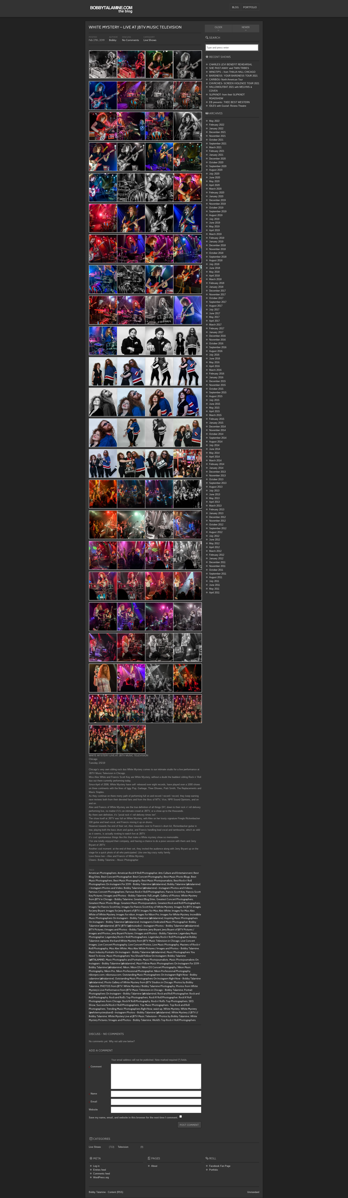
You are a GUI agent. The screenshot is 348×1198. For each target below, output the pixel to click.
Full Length (153, 895)
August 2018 (215, 260)
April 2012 (214, 547)
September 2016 (217, 347)
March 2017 (215, 324)
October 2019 (216, 207)
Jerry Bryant (155, 929)
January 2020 (216, 196)
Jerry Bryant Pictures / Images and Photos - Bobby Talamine (144, 933)
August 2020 (215, 170)
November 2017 (217, 294)
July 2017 (214, 309)
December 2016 (217, 336)
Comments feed (101, 1173)
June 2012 (214, 539)
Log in (96, 1166)
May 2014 (214, 453)
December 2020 (217, 158)
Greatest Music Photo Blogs (104, 903)
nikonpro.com (97, 974)
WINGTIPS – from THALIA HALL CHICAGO (232, 72)
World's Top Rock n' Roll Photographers (174, 1020)
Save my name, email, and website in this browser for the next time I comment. (133, 1117)
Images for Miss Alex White (156, 910)
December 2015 (217, 381)
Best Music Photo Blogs (177, 876)
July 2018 (214, 264)
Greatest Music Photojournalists (139, 903)
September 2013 (217, 483)
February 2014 (216, 464)
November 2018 (217, 249)
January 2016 (216, 377)
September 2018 (217, 256)
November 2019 (217, 203)
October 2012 (216, 524)
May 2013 (214, 498)
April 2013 (214, 501)
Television (123, 1147)
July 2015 (214, 400)
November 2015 (217, 385)
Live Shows (150, 40)
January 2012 (216, 558)
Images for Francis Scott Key (105, 906)
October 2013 (216, 479)
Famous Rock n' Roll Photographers (145, 891)
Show (92, 1005)
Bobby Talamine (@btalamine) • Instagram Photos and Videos (158, 888)
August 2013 (215, 486)
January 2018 (216, 287)
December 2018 (217, 245)
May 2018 (214, 271)
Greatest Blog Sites (144, 899)
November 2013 (217, 475)
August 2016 (215, 351)
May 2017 (214, 317)
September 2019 (217, 211)
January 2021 (216, 154)
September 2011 (217, 573)
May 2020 (214, 181)
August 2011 (215, 577)
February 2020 (216, 192)
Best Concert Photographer (116, 876)
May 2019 (214, 226)
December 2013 (217, 471)
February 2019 (216, 238)
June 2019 (214, 222)
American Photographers (103, 873)
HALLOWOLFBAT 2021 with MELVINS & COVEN (230, 89)
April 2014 (214, 456)
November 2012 (217, 520)
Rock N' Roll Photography (136, 1001)
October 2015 (216, 388)
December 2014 (217, 426)
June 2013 (214, 494)
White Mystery (171, 1008)
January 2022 (216, 128)
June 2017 (214, 313)
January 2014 (216, 468)
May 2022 (214, 121)
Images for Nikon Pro (147, 914)
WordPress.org (101, 1177)
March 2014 (215, 460)
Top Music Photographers (154, 1005)
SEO (191, 1001)
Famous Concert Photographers (107, 891)
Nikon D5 (135, 967)
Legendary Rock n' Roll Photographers (126, 937)
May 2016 (214, 362)
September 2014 (217, 437)
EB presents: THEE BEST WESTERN (229, 102)
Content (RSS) (115, 1192)
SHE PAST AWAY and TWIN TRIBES (229, 68)
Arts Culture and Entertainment (175, 873)
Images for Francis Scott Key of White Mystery (147, 906)
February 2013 (216, 509)
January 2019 (216, 241)
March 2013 (215, 505)
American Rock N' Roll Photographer (137, 873)
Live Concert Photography (112, 944)
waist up (157, 1008)
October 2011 (216, 570)
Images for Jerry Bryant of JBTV (123, 910)
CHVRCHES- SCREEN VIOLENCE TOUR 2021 (234, 83)
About (154, 1166)
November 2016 (217, 339)
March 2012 (215, 551)
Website (93, 1109)
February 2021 (216, 151)
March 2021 (215, 147)
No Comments (130, 40)
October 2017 (216, 298)
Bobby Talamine (97, 1192)
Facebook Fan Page (219, 1166)
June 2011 (214, 585)
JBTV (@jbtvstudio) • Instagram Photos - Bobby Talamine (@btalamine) (160, 925)
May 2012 (214, 543)
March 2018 (215, 279)
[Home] (111, 11)
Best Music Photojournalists (157, 880)
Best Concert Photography (148, 876)
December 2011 (217, 562)
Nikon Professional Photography (172, 971)
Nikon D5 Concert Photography (159, 967)
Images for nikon (125, 914)
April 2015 (214, 411)
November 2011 (217, 566)
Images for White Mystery (174, 914)
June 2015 (214, 404)
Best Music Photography (126, 880)
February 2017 (216, 328)
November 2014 (217, 430)
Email (93, 1102)
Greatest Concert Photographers (174, 899)
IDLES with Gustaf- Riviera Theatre (227, 105)
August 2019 (215, 215)
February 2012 (216, 554)
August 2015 (215, 396)
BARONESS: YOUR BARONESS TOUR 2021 (233, 75)
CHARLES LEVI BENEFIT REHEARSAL (230, 64)
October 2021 (216, 139)
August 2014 (215, 441)
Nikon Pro (109, 971)
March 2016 (215, 370)
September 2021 (217, 143)
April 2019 (214, 230)
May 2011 (214, 588)
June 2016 (214, 358)
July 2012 (214, 536)
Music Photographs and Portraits (124, 959)
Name (93, 1094)
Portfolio (250, 7)
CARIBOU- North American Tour (226, 79)
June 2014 (214, 449)
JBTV (117, 925)
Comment (95, 1067)
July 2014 (214, 445)
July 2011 (214, 581)
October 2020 (216, 162)
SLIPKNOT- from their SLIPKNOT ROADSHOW (227, 96)
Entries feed (99, 1169)
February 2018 (216, 283)
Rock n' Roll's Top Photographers (169, 1001)
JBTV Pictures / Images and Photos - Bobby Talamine (118, 929)
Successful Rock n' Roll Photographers (117, 1005)
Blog (235, 7)
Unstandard (253, 1192)
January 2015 (216, 422)
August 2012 (215, 532)
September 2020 (217, 166)
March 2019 (215, 234)
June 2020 (214, 177)
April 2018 (214, 275)
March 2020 (215, 188)
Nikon (126, 967)
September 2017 (217, 302)
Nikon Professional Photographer (134, 971)
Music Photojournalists (155, 959)
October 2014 (216, 434)
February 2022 (216, 124)
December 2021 (217, 132)
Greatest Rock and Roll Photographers (179, 903)
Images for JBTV (183, 906)
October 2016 (216, 343)
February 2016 (216, 373)
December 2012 (217, 517)
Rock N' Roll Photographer (163, 997)
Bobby (112, 40)
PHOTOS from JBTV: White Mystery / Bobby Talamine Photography (137, 986)
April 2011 (214, 592)
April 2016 (214, 366)
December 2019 (217, 200)
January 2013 (216, 513)
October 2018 (216, 253)
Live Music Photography (165, 944)
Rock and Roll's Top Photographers (128, 997)
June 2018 (214, 268)
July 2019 (214, 219)
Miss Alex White (118, 948)
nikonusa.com (113, 974)
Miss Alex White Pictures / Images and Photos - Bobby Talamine (163, 948)
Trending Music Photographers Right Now (129, 1008)
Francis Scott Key (175, 891)
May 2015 (214, 407)
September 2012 (217, 528)
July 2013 (214, 490)
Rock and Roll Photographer (173, 993)
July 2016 (214, 354)
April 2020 (214, 185)
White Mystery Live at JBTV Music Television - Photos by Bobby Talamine (148, 1016)
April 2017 (214, 320)
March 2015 (215, 415)
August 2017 (215, 305)
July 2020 (214, 173)
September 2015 (217, 392)
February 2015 (216, 419)
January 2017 (216, 332)
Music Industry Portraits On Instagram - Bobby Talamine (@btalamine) (127, 952)
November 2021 (217, 136)
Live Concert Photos (139, 944)
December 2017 (217, 290)
